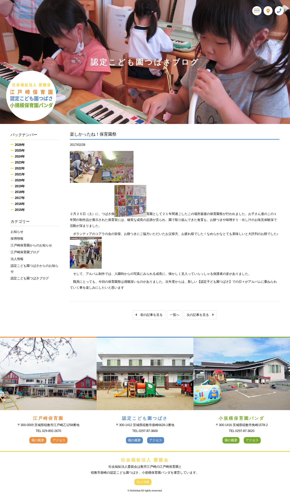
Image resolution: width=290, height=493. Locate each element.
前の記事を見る (150, 315)
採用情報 (17, 238)
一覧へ (174, 315)
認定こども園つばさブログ (30, 278)
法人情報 (17, 259)
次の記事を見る (199, 315)
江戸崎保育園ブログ (25, 252)
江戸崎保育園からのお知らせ (31, 245)
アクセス (59, 440)
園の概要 (37, 440)
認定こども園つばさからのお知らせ (34, 268)
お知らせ (17, 231)
